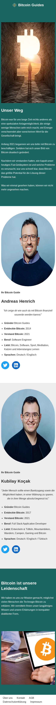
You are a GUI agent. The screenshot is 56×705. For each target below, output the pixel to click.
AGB (31, 698)
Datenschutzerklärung (14, 702)
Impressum (36, 702)
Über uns (8, 698)
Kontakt (21, 698)
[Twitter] (5, 365)
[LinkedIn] (16, 365)
